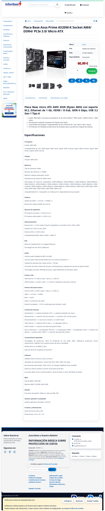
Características (30, 98)
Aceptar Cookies (93, 501)
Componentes (8, 25)
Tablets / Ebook (8, 73)
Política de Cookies (76, 508)
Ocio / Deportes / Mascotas (9, 93)
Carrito (69, 13)
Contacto (85, 5)
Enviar (52, 470)
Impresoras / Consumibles (7, 46)
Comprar (92, 71)
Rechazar (79, 501)
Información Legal (55, 476)
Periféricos (6, 68)
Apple (5, 98)
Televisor (6, 40)
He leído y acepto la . (44, 464)
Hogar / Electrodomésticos (9, 82)
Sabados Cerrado (35, 488)
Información (43, 98)
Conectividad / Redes (8, 52)
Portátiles (6, 30)
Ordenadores (7, 21)
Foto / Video (7, 77)
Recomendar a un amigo (59, 98)
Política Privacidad (35, 478)
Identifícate (70, 5)
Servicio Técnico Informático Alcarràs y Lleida (57, 484)
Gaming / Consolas (6, 59)
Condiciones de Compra (37, 480)
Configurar (68, 501)
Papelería (6, 88)
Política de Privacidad (50, 464)
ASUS (84, 45)
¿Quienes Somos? (35, 482)
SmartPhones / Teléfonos (8, 35)
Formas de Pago (55, 480)
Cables (5, 64)
